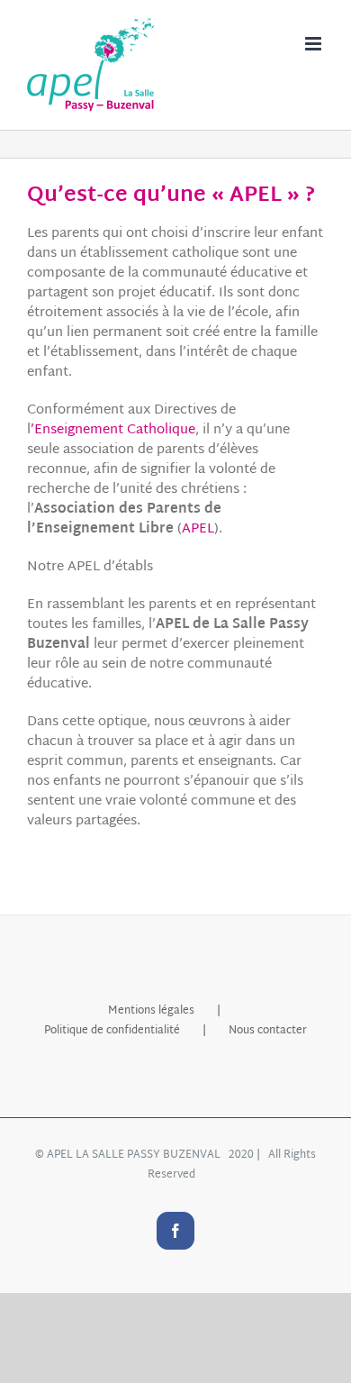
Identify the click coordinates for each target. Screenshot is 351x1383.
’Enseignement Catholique (113, 430)
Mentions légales (151, 1011)
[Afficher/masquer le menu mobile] (314, 43)
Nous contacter (268, 1031)
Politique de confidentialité (112, 1031)
